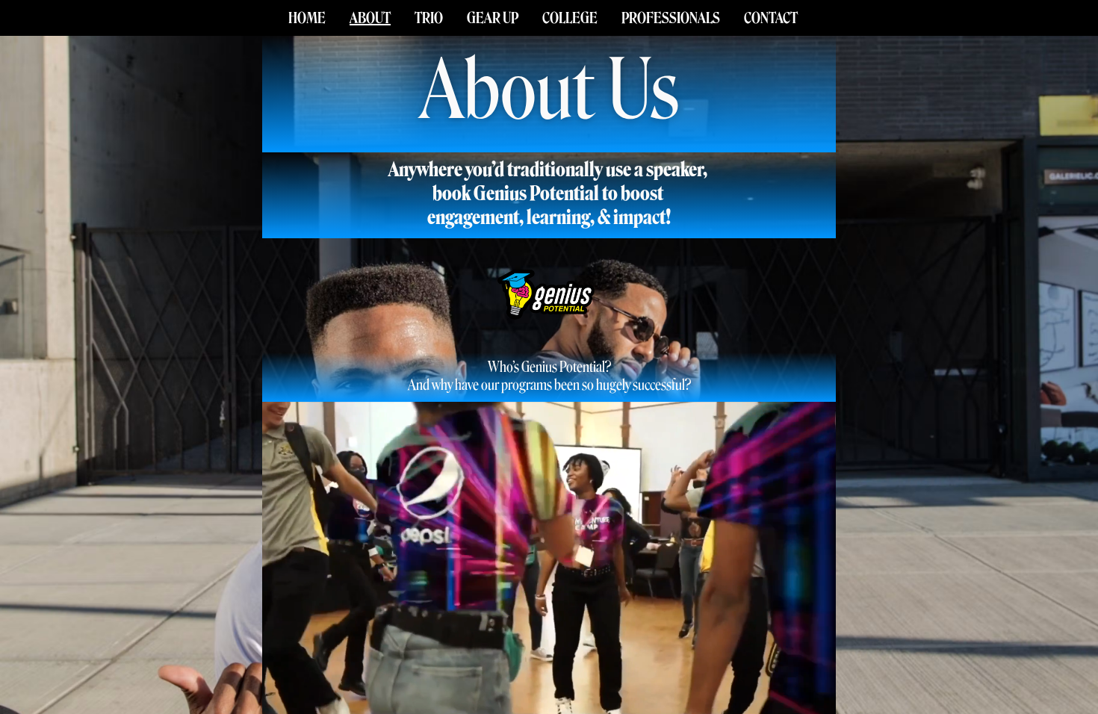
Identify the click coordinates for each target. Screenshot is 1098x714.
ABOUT (370, 18)
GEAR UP (492, 18)
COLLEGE (570, 18)
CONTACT (771, 18)
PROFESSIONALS (670, 18)
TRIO (429, 18)
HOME (307, 18)
